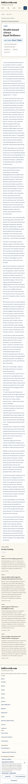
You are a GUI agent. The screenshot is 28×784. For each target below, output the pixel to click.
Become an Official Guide (7, 720)
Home (3, 14)
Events (3, 717)
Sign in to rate (7, 52)
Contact (3, 724)
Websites (3, 708)
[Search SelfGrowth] (8, 8)
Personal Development (8, 18)
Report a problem (6, 759)
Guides (3, 690)
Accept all (7, 776)
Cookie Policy (4, 741)
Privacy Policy (4, 733)
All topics (3, 682)
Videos (3, 698)
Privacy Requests (5, 748)
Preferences (14, 780)
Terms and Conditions (6, 737)
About (2, 8)
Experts (3, 686)
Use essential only (20, 776)
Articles (9, 14)
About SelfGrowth (5, 705)
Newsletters (4, 713)
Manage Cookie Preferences (9, 752)
